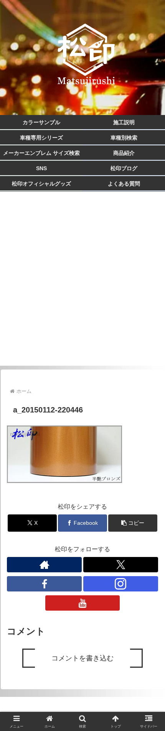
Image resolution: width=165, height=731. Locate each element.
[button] (132, 523)
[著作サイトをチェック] (44, 564)
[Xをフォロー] (120, 564)
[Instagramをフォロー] (120, 583)
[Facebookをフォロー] (44, 583)
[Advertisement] (82, 283)
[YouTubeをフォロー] (82, 603)
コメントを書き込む (82, 658)
